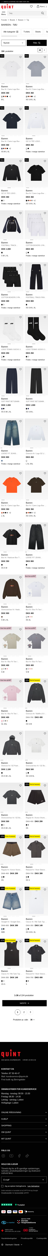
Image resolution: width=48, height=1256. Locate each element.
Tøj (27, 20)
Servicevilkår (18, 1193)
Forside (4, 20)
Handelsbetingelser (9, 1238)
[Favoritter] (31, 6)
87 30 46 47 (14, 1073)
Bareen (20, 20)
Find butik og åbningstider (13, 1079)
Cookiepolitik (41, 1238)
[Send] (43, 1180)
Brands (12, 20)
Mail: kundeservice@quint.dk (14, 1076)
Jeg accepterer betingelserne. (15, 1186)
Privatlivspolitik (6, 1193)
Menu (3, 14)
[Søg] (43, 13)
